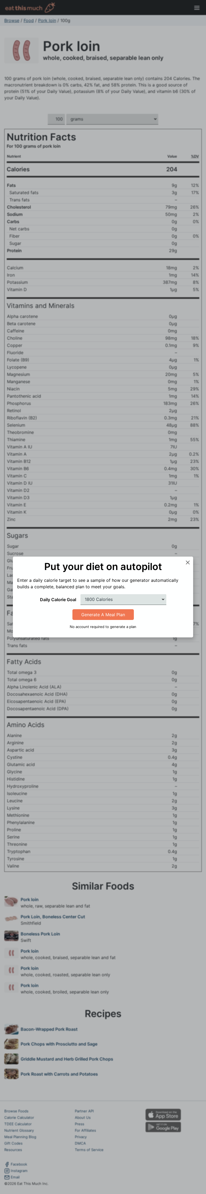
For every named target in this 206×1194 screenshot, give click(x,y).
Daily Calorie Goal (58, 599)
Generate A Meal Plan (103, 614)
